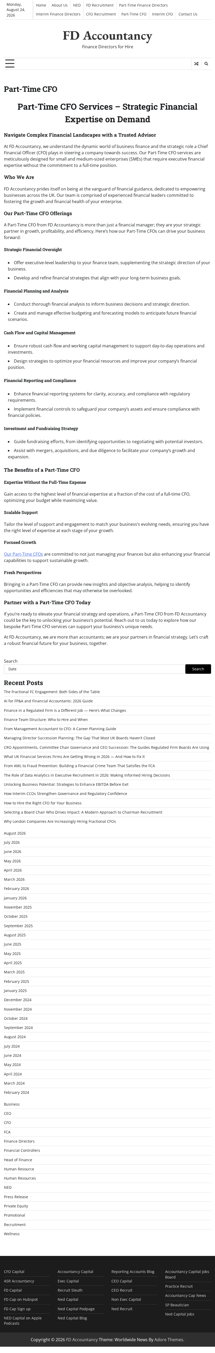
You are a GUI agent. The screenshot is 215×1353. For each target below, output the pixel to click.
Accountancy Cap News (185, 1295)
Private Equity (16, 1206)
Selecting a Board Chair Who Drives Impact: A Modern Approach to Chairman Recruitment (83, 812)
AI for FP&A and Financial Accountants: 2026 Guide (48, 701)
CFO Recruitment (101, 14)
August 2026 (15, 833)
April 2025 (13, 963)
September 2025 (18, 926)
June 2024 (12, 1055)
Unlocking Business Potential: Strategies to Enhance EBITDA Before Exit (66, 784)
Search (11, 661)
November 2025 (18, 907)
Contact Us (188, 14)
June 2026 (12, 851)
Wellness (12, 1234)
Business (12, 1104)
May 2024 (12, 1064)
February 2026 (16, 888)
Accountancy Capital (75, 1271)
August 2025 (15, 935)
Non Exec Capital (126, 1299)
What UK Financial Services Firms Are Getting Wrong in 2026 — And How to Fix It (74, 756)
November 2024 (18, 1009)
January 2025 (15, 990)
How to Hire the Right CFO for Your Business (43, 803)
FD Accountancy (107, 35)
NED (77, 5)
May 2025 (12, 953)
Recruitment (15, 1224)
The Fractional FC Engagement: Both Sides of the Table (52, 691)
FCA (7, 1132)
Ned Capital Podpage (76, 1309)
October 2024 (16, 1018)
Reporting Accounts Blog (132, 1271)
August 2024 (15, 1036)
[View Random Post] (196, 64)
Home (41, 5)
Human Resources (20, 1178)
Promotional (14, 1215)
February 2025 (16, 981)
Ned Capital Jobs (179, 1314)
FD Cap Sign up (17, 1309)
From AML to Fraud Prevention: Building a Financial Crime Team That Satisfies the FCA (79, 765)
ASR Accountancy (19, 1281)
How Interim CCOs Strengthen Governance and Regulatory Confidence (65, 793)
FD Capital (13, 1290)
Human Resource (19, 1169)
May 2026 (12, 861)
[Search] (206, 64)
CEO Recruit (121, 1290)
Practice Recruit (179, 1286)
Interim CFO (162, 14)
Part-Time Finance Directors (143, 5)
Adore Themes (168, 1340)
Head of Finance (18, 1160)
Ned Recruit (121, 1309)
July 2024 (12, 1046)
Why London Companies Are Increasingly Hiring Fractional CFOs (60, 821)
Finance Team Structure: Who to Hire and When (46, 719)
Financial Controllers (22, 1150)
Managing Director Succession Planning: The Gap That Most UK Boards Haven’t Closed (79, 738)
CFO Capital (14, 1271)
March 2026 (14, 879)
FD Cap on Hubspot (21, 1299)
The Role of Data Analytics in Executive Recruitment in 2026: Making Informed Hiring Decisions (87, 775)
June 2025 (12, 944)
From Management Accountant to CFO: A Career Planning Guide (60, 728)
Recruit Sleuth (70, 1290)
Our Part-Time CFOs (23, 554)
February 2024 (16, 1092)
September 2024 (18, 1027)
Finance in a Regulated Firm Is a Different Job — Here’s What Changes (65, 710)
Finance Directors (19, 1141)
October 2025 (16, 916)
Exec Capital (68, 1281)
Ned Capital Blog (72, 1318)
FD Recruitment (100, 5)
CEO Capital (121, 1281)
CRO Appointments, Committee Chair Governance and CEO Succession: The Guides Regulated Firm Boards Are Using (106, 747)
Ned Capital (68, 1299)
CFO (7, 1122)
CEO (7, 1113)
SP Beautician (177, 1305)
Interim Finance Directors (58, 14)
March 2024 (14, 1083)
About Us (60, 5)
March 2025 (14, 972)
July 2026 (12, 842)
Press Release (16, 1197)
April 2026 (13, 870)
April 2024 (13, 1074)
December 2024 (17, 999)
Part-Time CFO (134, 14)
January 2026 (15, 898)
